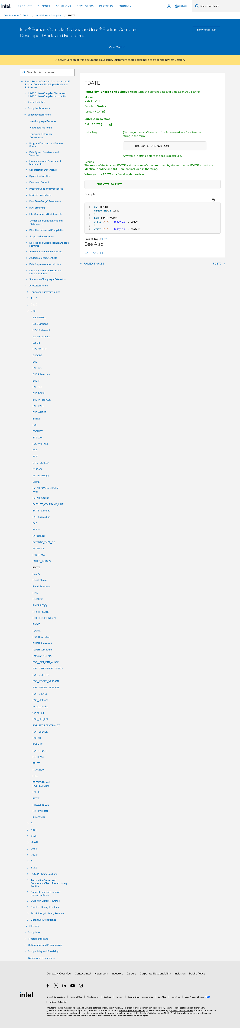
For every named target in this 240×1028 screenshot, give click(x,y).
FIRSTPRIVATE (40, 611)
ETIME (36, 481)
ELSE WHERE (40, 349)
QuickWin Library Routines (45, 900)
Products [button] (25, 6)
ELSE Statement (41, 330)
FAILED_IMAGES (42, 561)
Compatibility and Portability (43, 951)
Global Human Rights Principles (165, 1013)
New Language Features (43, 121)
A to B (34, 298)
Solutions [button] (63, 6)
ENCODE (37, 355)
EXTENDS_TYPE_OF (44, 542)
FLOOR (37, 630)
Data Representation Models (45, 264)
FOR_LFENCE (40, 693)
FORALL (37, 738)
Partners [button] (106, 6)
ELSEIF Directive (41, 336)
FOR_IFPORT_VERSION (46, 687)
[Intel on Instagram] (81, 986)
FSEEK (36, 792)
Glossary (34, 926)
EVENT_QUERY (41, 498)
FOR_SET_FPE (40, 719)
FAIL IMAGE (39, 554)
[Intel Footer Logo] (27, 994)
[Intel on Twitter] (56, 986)
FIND (35, 592)
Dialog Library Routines (43, 919)
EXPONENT (39, 535)
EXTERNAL (38, 548)
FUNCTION (39, 817)
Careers (131, 973)
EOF (35, 425)
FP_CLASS (38, 757)
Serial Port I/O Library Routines (47, 913)
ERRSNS (37, 469)
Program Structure (38, 938)
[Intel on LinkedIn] (64, 986)
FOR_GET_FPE (41, 674)
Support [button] (44, 6)
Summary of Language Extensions (48, 279)
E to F (34, 310)
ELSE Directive (40, 323)
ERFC (35, 456)
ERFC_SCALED (41, 462)
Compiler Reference (39, 108)
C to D (34, 304)
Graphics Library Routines (45, 907)
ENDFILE (37, 387)
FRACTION (38, 769)
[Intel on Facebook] (48, 986)
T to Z (34, 867)
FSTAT (36, 798)
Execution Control (39, 182)
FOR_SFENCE (40, 731)
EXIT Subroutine (41, 516)
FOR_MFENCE (40, 700)
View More (115, 47)
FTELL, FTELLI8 (41, 804)
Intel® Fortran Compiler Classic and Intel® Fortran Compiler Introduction (47, 95)
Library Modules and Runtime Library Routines (45, 272)
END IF (36, 380)
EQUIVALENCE (41, 443)
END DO (37, 368)
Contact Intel (83, 973)
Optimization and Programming (45, 945)
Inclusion (180, 973)
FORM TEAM (40, 750)
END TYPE (38, 406)
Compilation (34, 932)
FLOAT (36, 624)
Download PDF (206, 29)
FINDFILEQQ (40, 605)
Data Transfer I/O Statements (45, 201)
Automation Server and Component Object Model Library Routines (49, 883)
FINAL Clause (40, 580)
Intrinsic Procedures (40, 195)
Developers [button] (85, 6)
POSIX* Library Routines (44, 873)
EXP (35, 523)
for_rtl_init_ (39, 712)
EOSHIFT (38, 431)
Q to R (34, 855)
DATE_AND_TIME (95, 253)
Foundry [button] (124, 6)
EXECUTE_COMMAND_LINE (48, 504)
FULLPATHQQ (40, 811)
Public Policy (197, 973)
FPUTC (36, 763)
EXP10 (36, 529)
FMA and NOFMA (42, 655)
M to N (34, 842)
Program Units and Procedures (46, 188)
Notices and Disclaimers (41, 958)
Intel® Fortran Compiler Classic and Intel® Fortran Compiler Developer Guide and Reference (47, 84)
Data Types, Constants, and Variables (44, 154)
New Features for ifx (41, 127)
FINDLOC (38, 599)
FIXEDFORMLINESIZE (44, 618)
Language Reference (39, 114)
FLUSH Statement (42, 643)
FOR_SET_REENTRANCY (46, 725)
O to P (34, 848)
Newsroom (101, 973)
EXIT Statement (41, 510)
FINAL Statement (42, 586)
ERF (35, 450)
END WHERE (39, 412)
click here (143, 60)
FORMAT (37, 744)
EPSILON (38, 437)
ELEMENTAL (39, 317)
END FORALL (40, 393)
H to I (34, 829)
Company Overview (59, 973)
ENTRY (36, 418)
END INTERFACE (42, 399)
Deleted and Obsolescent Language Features (49, 244)
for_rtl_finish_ (40, 706)
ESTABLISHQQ (41, 475)
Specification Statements (43, 169)
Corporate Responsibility (155, 973)
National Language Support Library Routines (45, 894)
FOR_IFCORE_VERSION (46, 681)
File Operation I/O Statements (45, 214)
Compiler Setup (36, 102)
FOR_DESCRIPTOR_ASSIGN (48, 668)
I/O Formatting (37, 207)
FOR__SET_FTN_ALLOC (46, 662)
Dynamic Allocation (39, 176)
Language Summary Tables (45, 291)
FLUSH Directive (41, 637)
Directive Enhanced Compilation (46, 230)
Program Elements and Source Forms (46, 145)
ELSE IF (37, 342)
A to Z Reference (38, 285)
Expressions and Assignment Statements (45, 163)
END (35, 361)
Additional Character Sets (43, 257)
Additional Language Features (45, 251)
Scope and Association (41, 236)
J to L (34, 836)
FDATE (36, 567)
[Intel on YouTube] (73, 986)
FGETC (36, 573)
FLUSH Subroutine (43, 649)
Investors (117, 973)
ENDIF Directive (41, 374)
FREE (35, 776)
